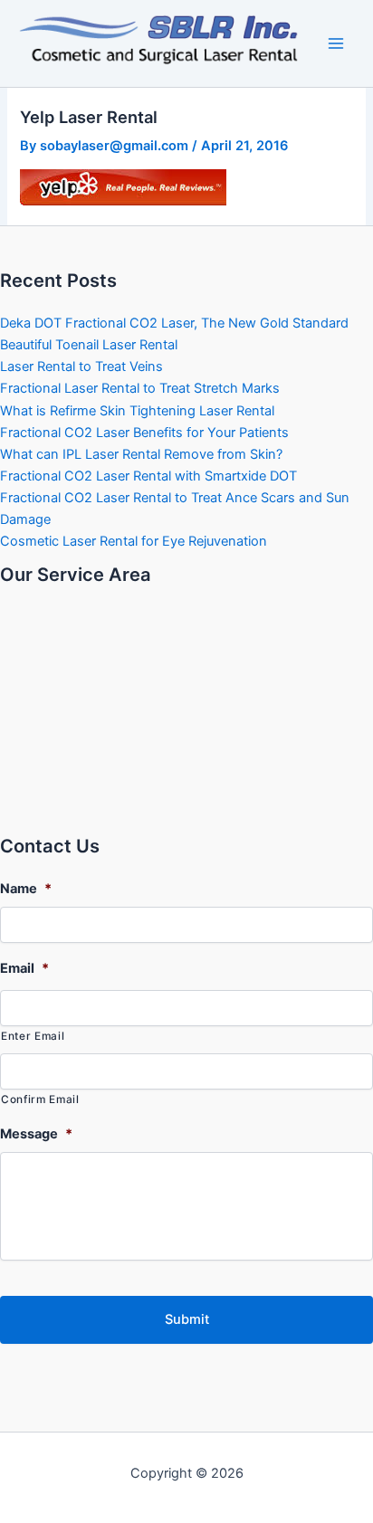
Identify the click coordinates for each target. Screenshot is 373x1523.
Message (36, 1134)
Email (24, 968)
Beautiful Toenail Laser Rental (88, 345)
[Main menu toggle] (336, 43)
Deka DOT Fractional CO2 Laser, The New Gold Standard (174, 323)
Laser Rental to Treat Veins (81, 366)
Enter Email (32, 1036)
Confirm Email (40, 1099)
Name (26, 888)
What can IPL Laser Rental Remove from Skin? (141, 454)
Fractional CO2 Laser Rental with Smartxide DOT (148, 476)
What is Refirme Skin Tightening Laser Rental (137, 411)
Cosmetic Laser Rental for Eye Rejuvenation (133, 541)
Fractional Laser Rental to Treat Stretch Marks (140, 388)
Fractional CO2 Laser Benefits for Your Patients (144, 432)
